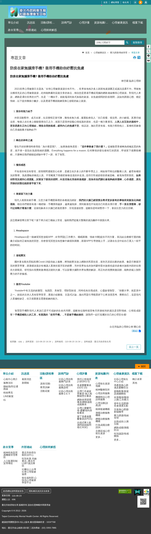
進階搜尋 (137, 42)
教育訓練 (45, 387)
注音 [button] (139, 57)
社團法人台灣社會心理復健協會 (29, 471)
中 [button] (140, 2)
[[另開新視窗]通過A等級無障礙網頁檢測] (124, 491)
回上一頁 (133, 347)
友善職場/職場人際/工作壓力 (121, 398)
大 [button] (146, 2)
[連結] (135, 330)
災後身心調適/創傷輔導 (121, 410)
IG (4, 400)
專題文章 (135, 52)
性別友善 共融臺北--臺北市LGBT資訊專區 (29, 462)
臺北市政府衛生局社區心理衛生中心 (27, 12)
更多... (99, 437)
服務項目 (8, 383)
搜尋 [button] (127, 42)
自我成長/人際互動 (121, 422)
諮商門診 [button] (66, 22)
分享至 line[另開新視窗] (148, 56)
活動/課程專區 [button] (49, 22)
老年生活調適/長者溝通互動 (121, 404)
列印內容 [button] (135, 57)
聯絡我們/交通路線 (10, 387)
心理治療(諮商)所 (102, 404)
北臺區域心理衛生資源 (103, 432)
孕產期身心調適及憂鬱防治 (121, 386)
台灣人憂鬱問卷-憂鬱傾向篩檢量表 (84, 410)
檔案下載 (137, 373)
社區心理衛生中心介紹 (121, 380)
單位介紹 (8, 373)
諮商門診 (63, 373)
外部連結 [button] (31, 30)
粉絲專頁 (8, 392)
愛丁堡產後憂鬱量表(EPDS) (84, 417)
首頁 (105, 2)
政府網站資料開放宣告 (13, 491)
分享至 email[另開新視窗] (148, 60)
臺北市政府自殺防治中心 (29, 453)
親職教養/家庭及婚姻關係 (121, 392)
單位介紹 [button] (13, 22)
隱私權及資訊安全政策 (39, 491)
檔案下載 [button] (137, 22)
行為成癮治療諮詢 (103, 426)
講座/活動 (45, 383)
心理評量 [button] (84, 22)
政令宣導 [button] (13, 30)
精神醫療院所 (103, 389)
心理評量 (82, 373)
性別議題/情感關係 (121, 434)
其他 (134, 383)
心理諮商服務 (103, 393)
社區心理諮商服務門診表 (66, 380)
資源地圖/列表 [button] (102, 22)
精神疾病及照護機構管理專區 (10, 455)
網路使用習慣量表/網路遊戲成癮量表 (84, 402)
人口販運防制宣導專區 (10, 462)
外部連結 (26, 447)
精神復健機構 (103, 409)
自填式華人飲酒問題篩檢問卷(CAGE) (84, 425)
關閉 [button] (143, 366)
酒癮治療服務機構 (103, 414)
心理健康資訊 (100, 52)
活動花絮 (45, 391)
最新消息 (26, 379)
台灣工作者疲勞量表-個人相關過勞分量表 (84, 393)
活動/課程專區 (47, 376)
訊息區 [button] (31, 22)
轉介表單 (137, 379)
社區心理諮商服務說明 (66, 386)
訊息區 (25, 373)
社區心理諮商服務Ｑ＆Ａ (66, 392)
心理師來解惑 (49, 30)
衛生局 (126, 2)
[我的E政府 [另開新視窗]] (137, 492)
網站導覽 (115, 2)
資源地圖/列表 (102, 376)
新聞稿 (25, 383)
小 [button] (135, 2)
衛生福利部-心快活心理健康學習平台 (29, 480)
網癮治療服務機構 (103, 420)
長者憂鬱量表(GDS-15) (84, 386)
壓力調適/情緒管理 (118, 52)
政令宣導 (8, 447)
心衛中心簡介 (10, 379)
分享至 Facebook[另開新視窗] (148, 47)
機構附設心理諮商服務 (103, 398)
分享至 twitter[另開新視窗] (148, 51)
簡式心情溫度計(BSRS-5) (84, 380)
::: (1, 1)
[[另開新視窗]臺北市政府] (146, 492)
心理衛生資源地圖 (103, 384)
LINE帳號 (8, 396)
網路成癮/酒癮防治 (121, 428)
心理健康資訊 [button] (120, 22)
